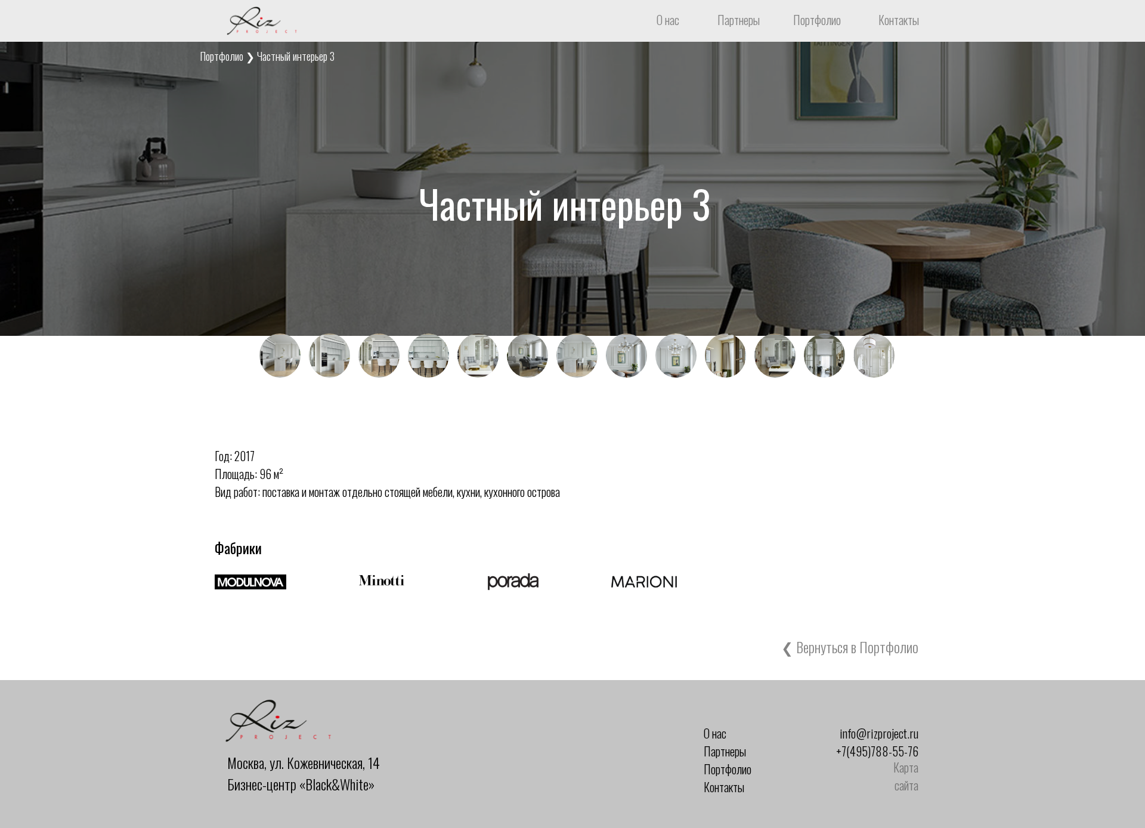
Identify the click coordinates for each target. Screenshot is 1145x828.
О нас (668, 20)
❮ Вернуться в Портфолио (849, 646)
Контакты (898, 20)
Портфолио (817, 20)
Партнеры (738, 20)
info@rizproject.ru (879, 733)
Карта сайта (905, 776)
